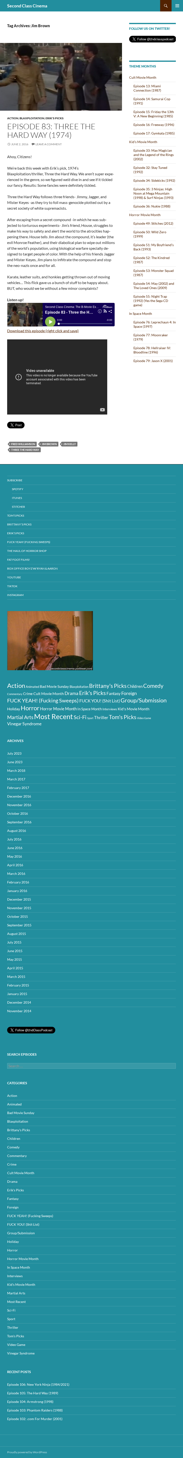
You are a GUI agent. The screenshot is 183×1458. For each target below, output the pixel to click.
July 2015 (14, 942)
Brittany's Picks (108, 685)
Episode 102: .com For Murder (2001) (34, 1419)
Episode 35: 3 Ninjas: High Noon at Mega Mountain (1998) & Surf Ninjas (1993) (153, 193)
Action (12, 118)
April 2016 (15, 865)
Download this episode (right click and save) (43, 330)
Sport (90, 718)
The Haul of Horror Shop (26, 551)
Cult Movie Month (142, 77)
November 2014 (19, 1011)
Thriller (101, 717)
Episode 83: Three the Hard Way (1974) (51, 130)
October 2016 (17, 813)
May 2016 (14, 856)
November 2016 (19, 805)
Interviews (109, 709)
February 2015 (18, 985)
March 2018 (16, 770)
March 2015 (16, 977)
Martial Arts (20, 717)
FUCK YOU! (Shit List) (99, 700)
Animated (32, 687)
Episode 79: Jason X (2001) (153, 361)
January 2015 (17, 994)
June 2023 (14, 762)
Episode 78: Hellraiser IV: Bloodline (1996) (152, 350)
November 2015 (19, 908)
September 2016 (19, 822)
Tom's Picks (122, 717)
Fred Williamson (23, 444)
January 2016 (17, 891)
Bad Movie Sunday (54, 686)
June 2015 (14, 951)
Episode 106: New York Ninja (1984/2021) (38, 1384)
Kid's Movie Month (133, 708)
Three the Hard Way (25, 449)
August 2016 (16, 831)
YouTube (14, 577)
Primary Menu (177, 5)
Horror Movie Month (145, 215)
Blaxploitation (32, 118)
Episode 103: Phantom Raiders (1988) (35, 1410)
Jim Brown (49, 444)
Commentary (14, 693)
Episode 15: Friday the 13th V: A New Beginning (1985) (153, 114)
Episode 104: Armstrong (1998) (30, 1402)
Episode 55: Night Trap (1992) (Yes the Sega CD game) (150, 300)
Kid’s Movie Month (143, 142)
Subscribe (14, 480)
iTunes (17, 498)
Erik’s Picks (15, 533)
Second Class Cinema (27, 5)
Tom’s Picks (15, 515)
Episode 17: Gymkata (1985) (154, 133)
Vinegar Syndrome (24, 723)
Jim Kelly (69, 444)
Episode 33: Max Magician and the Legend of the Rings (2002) (153, 154)
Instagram (15, 595)
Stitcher (18, 506)
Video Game (144, 718)
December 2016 (19, 796)
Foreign (129, 693)
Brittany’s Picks (19, 524)
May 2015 (14, 959)
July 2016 (14, 839)
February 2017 (18, 788)
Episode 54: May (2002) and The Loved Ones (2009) (153, 285)
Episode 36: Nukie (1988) (151, 206)
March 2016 (16, 874)
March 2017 (16, 779)
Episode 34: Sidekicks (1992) (154, 180)
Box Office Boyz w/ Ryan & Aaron (32, 568)
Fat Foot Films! (18, 559)
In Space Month (140, 313)
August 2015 (16, 934)
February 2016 (18, 882)
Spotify (17, 489)
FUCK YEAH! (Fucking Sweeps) (28, 542)
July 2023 (14, 753)
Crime (28, 693)
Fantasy (114, 693)
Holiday (13, 708)
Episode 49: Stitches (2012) (153, 223)
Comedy (153, 685)
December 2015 (19, 899)
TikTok (12, 586)
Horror (30, 708)
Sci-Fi (80, 717)
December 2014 (19, 1002)
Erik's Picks (55, 118)
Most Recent (53, 716)
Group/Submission (144, 700)
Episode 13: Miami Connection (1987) (147, 88)
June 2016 (14, 848)
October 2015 (17, 916)
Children (134, 686)
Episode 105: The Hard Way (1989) (32, 1393)
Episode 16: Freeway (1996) (153, 125)
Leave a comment (49, 144)
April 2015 (15, 968)
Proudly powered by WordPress (27, 1452)
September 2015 (19, 925)
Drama (71, 693)
